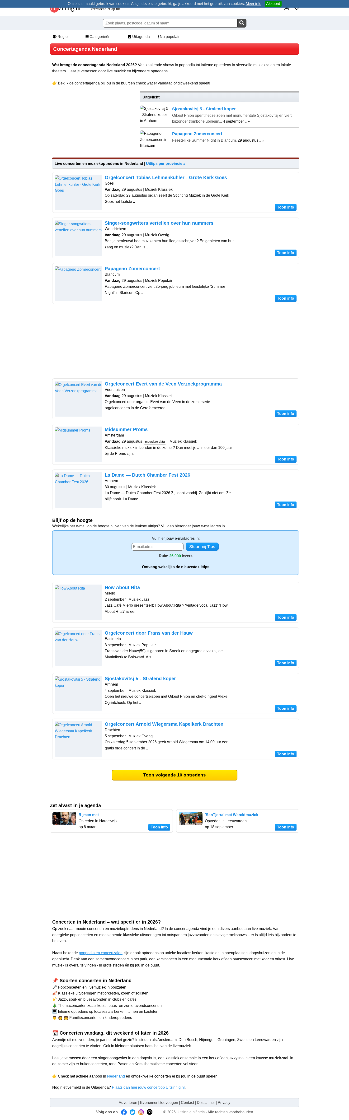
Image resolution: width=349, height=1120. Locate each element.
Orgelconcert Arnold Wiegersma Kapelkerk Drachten (164, 724)
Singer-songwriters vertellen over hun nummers (159, 223)
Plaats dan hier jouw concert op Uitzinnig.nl (148, 1087)
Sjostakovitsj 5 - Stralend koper (140, 678)
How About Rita (122, 587)
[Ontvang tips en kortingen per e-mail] (149, 1112)
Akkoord (273, 4)
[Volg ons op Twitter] (132, 1112)
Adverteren (128, 1103)
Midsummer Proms (126, 429)
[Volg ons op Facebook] (124, 1112)
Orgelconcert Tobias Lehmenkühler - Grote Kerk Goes (166, 177)
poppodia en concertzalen (101, 953)
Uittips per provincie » (165, 164)
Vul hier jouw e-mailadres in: (176, 538)
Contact (187, 1103)
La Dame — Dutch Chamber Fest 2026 (147, 475)
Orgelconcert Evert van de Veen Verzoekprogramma (163, 383)
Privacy (224, 1103)
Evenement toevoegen (159, 1103)
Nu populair (169, 37)
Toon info (285, 207)
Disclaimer (206, 1103)
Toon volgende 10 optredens (174, 774)
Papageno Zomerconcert (132, 268)
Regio (62, 37)
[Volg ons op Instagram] (141, 1112)
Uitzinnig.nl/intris (191, 1112)
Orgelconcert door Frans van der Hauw (149, 633)
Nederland (116, 1076)
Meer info (253, 4)
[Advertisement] (93, 124)
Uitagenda (140, 37)
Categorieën (99, 37)
